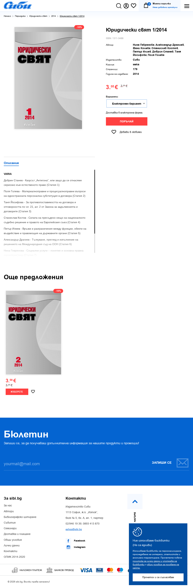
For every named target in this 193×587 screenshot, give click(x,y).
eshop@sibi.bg (74, 529)
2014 (53, 16)
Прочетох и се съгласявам (158, 577)
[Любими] (133, 6)
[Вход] (126, 5)
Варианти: (112, 96)
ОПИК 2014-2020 (14, 557)
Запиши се (162, 462)
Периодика (20, 16)
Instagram (79, 547)
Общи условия (13, 540)
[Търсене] (119, 5)
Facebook (79, 540)
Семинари (10, 528)
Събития (10, 523)
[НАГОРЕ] (134, 501)
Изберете (17, 391)
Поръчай (126, 121)
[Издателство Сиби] (18, 5)
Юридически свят (38, 16)
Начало (7, 16)
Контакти (10, 551)
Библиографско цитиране (20, 517)
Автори (9, 511)
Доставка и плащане (17, 534)
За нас (8, 505)
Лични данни (12, 545)
